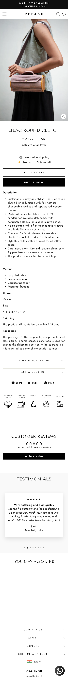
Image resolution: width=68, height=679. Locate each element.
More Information (34, 360)
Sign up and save (33, 654)
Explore (33, 646)
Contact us (33, 629)
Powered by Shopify (33, 676)
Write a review (34, 456)
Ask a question (34, 372)
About (33, 637)
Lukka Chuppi (50, 256)
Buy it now (34, 182)
